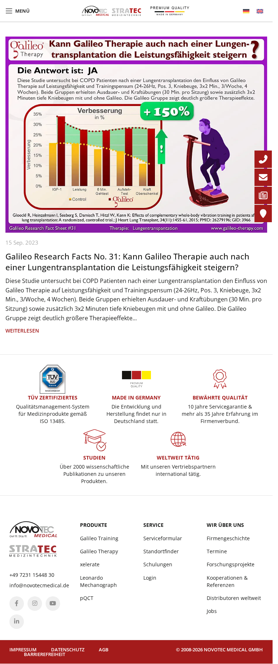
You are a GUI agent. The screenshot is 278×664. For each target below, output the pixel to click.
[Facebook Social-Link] (16, 603)
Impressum (23, 649)
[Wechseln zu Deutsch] (246, 11)
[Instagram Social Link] (35, 603)
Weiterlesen (22, 330)
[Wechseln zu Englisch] (260, 11)
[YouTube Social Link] (53, 603)
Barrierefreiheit (44, 654)
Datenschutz (67, 649)
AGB (104, 649)
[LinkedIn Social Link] (16, 621)
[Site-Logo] (111, 10)
